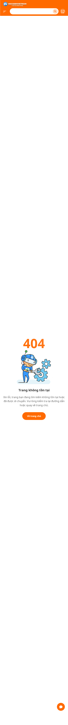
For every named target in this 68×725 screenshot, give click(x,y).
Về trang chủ (34, 416)
